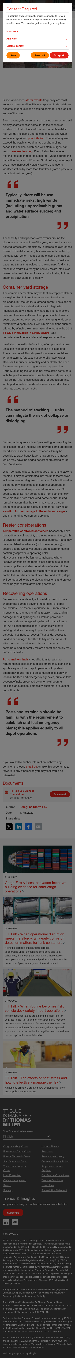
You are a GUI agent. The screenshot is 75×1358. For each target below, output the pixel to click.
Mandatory (12, 31)
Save (13, 55)
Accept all (59, 55)
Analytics (11, 38)
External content (15, 45)
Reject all (40, 55)
